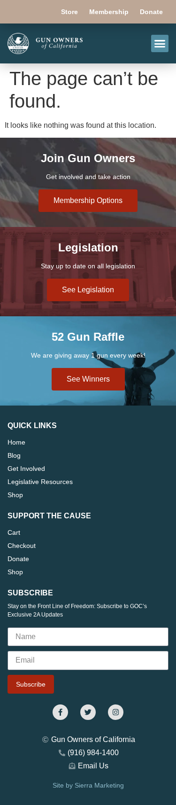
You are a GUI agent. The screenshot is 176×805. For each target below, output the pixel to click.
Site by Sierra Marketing (88, 785)
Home (16, 442)
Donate (151, 12)
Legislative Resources (40, 481)
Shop (15, 495)
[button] (160, 44)
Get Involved (26, 468)
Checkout (22, 545)
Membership (109, 12)
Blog (14, 455)
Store (69, 12)
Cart (14, 532)
